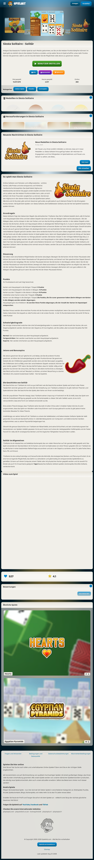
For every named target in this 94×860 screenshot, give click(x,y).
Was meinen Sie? (84, 594)
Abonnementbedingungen (81, 753)
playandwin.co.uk (22, 811)
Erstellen (86, 3)
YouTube (26, 804)
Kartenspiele (43, 89)
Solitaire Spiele (19, 89)
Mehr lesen (85, 162)
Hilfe (34, 72)
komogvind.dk (35, 811)
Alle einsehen (83, 168)
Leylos (6, 600)
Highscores (59, 72)
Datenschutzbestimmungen (58, 753)
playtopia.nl (47, 811)
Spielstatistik (46, 72)
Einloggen (75, 3)
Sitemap (47, 849)
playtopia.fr (57, 811)
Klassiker (31, 89)
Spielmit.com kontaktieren (47, 844)
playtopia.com (8, 811)
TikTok (45, 804)
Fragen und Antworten (13, 753)
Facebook (34, 804)
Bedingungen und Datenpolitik (35, 755)
